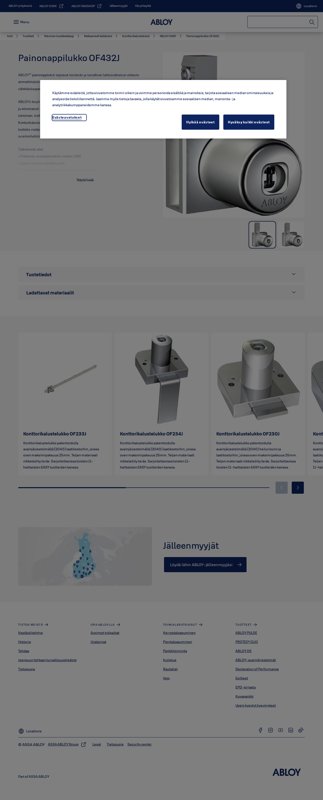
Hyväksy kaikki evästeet (249, 122)
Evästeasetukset (67, 117)
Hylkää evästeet (200, 122)
